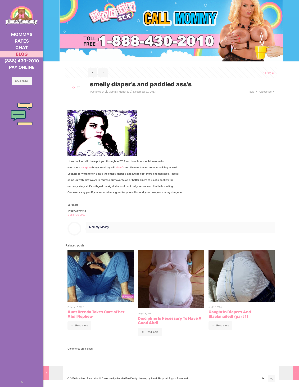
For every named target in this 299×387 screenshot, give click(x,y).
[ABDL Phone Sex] (21, 16)
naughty (86, 167)
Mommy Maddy (117, 91)
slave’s (120, 167)
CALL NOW (21, 80)
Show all (269, 72)
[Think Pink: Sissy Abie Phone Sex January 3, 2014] (289, 373)
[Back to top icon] (271, 378)
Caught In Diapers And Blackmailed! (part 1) (230, 314)
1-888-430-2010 (76, 214)
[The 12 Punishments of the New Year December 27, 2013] (53, 373)
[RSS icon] (21, 382)
